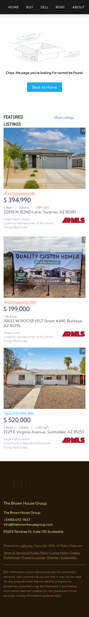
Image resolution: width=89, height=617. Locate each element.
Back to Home (44, 87)
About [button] (78, 7)
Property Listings (33, 557)
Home (13, 7)
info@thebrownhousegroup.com (28, 524)
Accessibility (69, 557)
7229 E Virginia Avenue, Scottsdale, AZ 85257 (44, 431)
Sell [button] (45, 7)
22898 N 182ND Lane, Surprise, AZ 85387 (40, 212)
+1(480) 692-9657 (17, 520)
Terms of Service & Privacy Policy (26, 552)
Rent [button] (60, 7)
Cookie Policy (59, 552)
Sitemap (52, 557)
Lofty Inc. (26, 545)
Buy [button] (29, 7)
